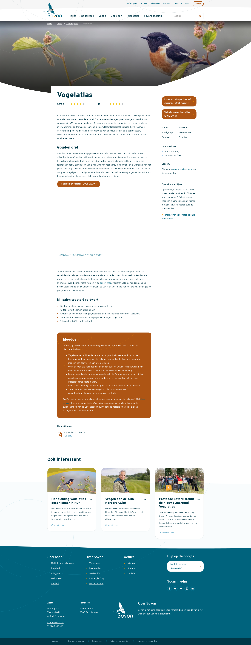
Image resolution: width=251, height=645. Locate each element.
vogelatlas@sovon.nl (182, 169)
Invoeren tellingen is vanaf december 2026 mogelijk (177, 101)
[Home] (52, 10)
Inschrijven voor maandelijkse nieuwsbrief (178, 217)
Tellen (59, 24)
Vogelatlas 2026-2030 (75, 433)
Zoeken (175, 10)
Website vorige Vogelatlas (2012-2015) (177, 114)
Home (49, 24)
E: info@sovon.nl (55, 623)
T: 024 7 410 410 (55, 626)
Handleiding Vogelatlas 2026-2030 (77, 184)
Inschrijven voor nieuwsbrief (178, 566)
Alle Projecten (72, 24)
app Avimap (105, 283)
